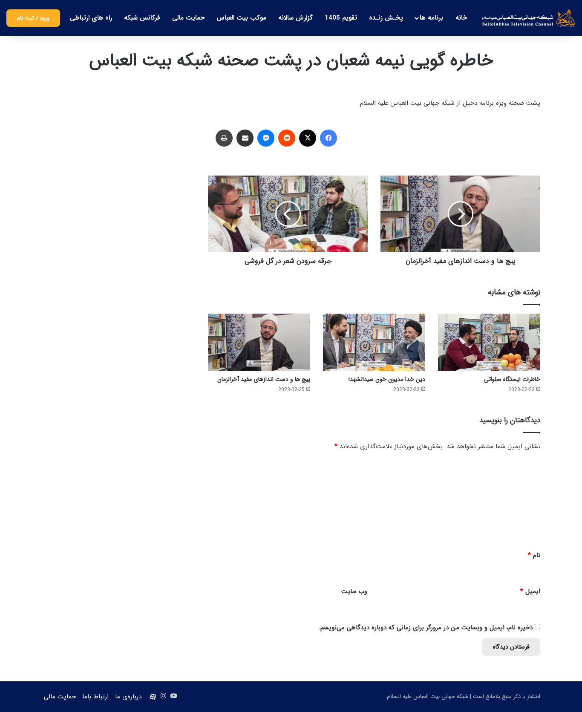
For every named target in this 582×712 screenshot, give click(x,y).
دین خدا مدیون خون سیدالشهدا (387, 379)
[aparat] (153, 697)
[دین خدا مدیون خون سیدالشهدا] (374, 342)
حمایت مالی (188, 18)
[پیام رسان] (265, 138)
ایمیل (530, 591)
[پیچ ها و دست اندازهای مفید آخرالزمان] (259, 342)
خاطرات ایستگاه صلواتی (512, 379)
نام (534, 555)
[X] (307, 138)
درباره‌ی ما (128, 697)
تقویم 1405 (341, 18)
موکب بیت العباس (241, 18)
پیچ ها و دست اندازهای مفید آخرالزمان (263, 379)
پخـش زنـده (386, 18)
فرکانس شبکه (142, 18)
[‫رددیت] (286, 138)
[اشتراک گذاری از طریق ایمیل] (245, 138)
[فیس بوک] (328, 138)
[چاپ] (224, 138)
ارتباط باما (95, 697)
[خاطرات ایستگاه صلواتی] (489, 342)
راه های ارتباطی (91, 18)
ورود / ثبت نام (33, 18)
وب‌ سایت (354, 591)
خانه (461, 18)
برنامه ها (431, 18)
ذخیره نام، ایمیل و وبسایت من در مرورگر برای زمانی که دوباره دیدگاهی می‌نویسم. (426, 628)
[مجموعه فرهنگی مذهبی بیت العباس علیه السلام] (528, 18)
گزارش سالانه (295, 18)
